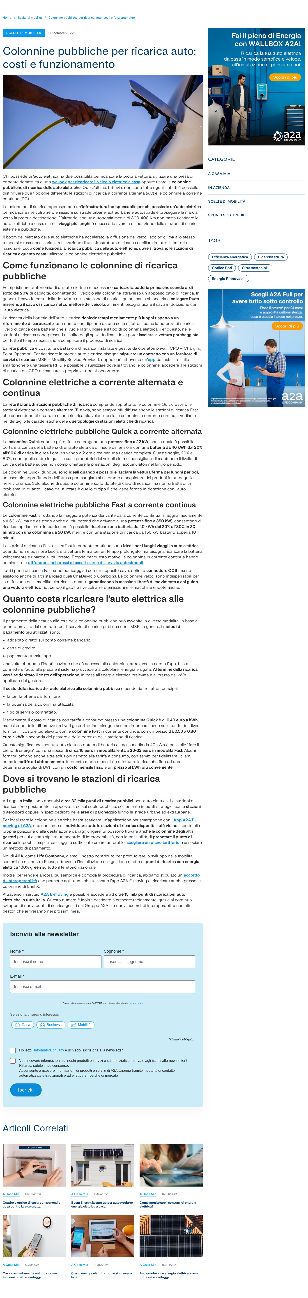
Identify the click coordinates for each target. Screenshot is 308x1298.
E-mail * (17, 976)
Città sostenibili (255, 268)
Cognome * (114, 951)
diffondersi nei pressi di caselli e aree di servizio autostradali (85, 562)
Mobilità (84, 1025)
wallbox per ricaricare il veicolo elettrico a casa (96, 181)
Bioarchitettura (271, 257)
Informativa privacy (49, 1050)
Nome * (17, 951)
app (152, 359)
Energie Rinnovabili (228, 278)
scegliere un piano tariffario (153, 842)
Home (7, 17)
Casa (26, 1025)
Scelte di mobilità (30, 17)
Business (54, 1025)
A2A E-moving (55, 894)
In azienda (219, 188)
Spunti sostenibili (227, 215)
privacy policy (136, 1003)
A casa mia (11, 1194)
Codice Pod (222, 268)
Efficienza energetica (230, 257)
